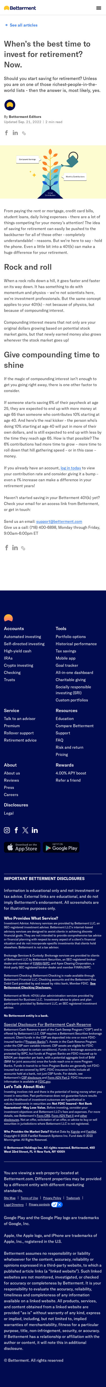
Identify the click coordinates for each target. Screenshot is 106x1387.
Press (9, 787)
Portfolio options (71, 636)
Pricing (62, 754)
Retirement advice (20, 740)
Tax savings (66, 650)
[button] (98, 8)
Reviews (11, 780)
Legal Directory (14, 1204)
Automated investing (22, 636)
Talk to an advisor (19, 718)
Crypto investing (18, 665)
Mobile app (65, 658)
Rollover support (19, 732)
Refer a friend (68, 780)
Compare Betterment (75, 725)
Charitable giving (71, 679)
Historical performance (76, 643)
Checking (12, 672)
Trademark (73, 1197)
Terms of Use (29, 1197)
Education (65, 718)
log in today (71, 467)
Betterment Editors (25, 116)
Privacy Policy (52, 1197)
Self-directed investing (24, 643)
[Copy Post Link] (24, 133)
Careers (11, 794)
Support (63, 732)
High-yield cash (17, 650)
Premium (12, 725)
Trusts (9, 679)
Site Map (10, 1197)
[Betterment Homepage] (20, 8)
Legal (9, 813)
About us (12, 773)
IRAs (8, 658)
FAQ (59, 740)
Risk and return (69, 747)
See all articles (23, 25)
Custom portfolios (72, 699)
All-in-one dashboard (74, 672)
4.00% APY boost (71, 773)
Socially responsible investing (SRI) (73, 689)
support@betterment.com (59, 521)
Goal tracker (67, 665)
